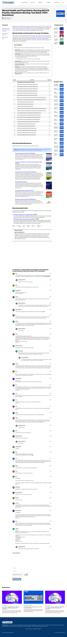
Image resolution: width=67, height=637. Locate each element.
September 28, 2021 (18, 394)
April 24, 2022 (17, 447)
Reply (50, 273)
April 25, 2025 (17, 529)
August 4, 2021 (17, 372)
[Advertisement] (32, 254)
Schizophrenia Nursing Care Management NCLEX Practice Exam (28, 121)
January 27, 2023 (18, 466)
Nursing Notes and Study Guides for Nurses (56, 43)
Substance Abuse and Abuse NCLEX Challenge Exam (26, 123)
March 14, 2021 (17, 297)
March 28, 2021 (17, 315)
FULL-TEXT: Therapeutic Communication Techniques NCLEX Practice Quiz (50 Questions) (10, 608)
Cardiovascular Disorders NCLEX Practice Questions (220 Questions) (56, 132)
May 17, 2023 (17, 493)
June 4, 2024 (17, 511)
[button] (63, 2)
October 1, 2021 (17, 400)
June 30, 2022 (17, 459)
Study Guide (30, 191)
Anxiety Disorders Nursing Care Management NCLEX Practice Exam (28, 117)
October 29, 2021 (17, 407)
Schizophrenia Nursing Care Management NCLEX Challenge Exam (28, 119)
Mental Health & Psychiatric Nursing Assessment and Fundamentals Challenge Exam (31, 97)
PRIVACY (30, 628)
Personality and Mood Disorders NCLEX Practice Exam (26, 132)
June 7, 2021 (20, 329)
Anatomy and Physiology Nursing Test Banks (56, 97)
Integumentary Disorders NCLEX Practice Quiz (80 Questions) (56, 109)
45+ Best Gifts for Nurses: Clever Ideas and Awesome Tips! (56, 33)
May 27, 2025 (9, 17)
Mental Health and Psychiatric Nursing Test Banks (6, 29)
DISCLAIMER (35, 628)
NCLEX (24, 26)
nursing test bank (40, 26)
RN (18, 200)
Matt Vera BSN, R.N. (7, 18)
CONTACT (39, 628)
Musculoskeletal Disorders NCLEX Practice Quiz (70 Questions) (56, 101)
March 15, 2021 (20, 304)
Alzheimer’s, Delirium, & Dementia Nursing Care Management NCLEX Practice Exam (31, 110)
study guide (22, 193)
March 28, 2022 (20, 442)
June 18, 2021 (17, 364)
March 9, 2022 (17, 431)
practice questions (30, 26)
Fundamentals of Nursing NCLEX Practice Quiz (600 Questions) (56, 151)
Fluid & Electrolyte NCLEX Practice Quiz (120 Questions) (56, 113)
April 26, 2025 (20, 547)
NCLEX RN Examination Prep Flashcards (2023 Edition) (25, 199)
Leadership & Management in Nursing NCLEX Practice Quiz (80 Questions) (56, 128)
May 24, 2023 (17, 498)
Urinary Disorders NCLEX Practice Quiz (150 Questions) (56, 120)
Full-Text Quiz (4, 605)
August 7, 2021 (17, 379)
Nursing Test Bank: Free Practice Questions (23, 214)
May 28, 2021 (17, 322)
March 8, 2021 (17, 291)
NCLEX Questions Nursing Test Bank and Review (24, 219)
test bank (31, 27)
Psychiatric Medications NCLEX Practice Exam (25, 106)
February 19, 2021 (18, 274)
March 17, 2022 (20, 426)
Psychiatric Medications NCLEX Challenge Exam (25, 101)
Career (48, 2)
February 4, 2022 (17, 413)
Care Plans (24, 2)
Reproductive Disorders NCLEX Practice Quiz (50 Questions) (56, 117)
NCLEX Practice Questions (9, 8)
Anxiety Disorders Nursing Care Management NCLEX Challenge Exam (29, 112)
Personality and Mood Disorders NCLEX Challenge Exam (26, 128)
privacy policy (39, 150)
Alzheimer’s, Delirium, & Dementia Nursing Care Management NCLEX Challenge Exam (31, 108)
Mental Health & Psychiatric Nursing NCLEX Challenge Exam (27, 84)
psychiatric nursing (18, 27)
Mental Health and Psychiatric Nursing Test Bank (26, 82)
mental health (48, 26)
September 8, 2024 (18, 522)
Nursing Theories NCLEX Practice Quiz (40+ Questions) (56, 89)
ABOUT (27, 628)
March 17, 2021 (17, 310)
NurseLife (57, 2)
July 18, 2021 (20, 280)
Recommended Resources (5, 34)
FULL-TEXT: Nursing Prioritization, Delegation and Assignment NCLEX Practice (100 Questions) (54, 608)
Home (3, 8)
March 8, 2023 (17, 477)
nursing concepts (39, 30)
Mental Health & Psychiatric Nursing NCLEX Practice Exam (27, 90)
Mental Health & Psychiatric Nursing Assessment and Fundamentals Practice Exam (31, 99)
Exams (33, 2)
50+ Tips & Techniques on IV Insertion (56, 39)
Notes (41, 2)
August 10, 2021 (23, 358)
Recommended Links (5, 38)
